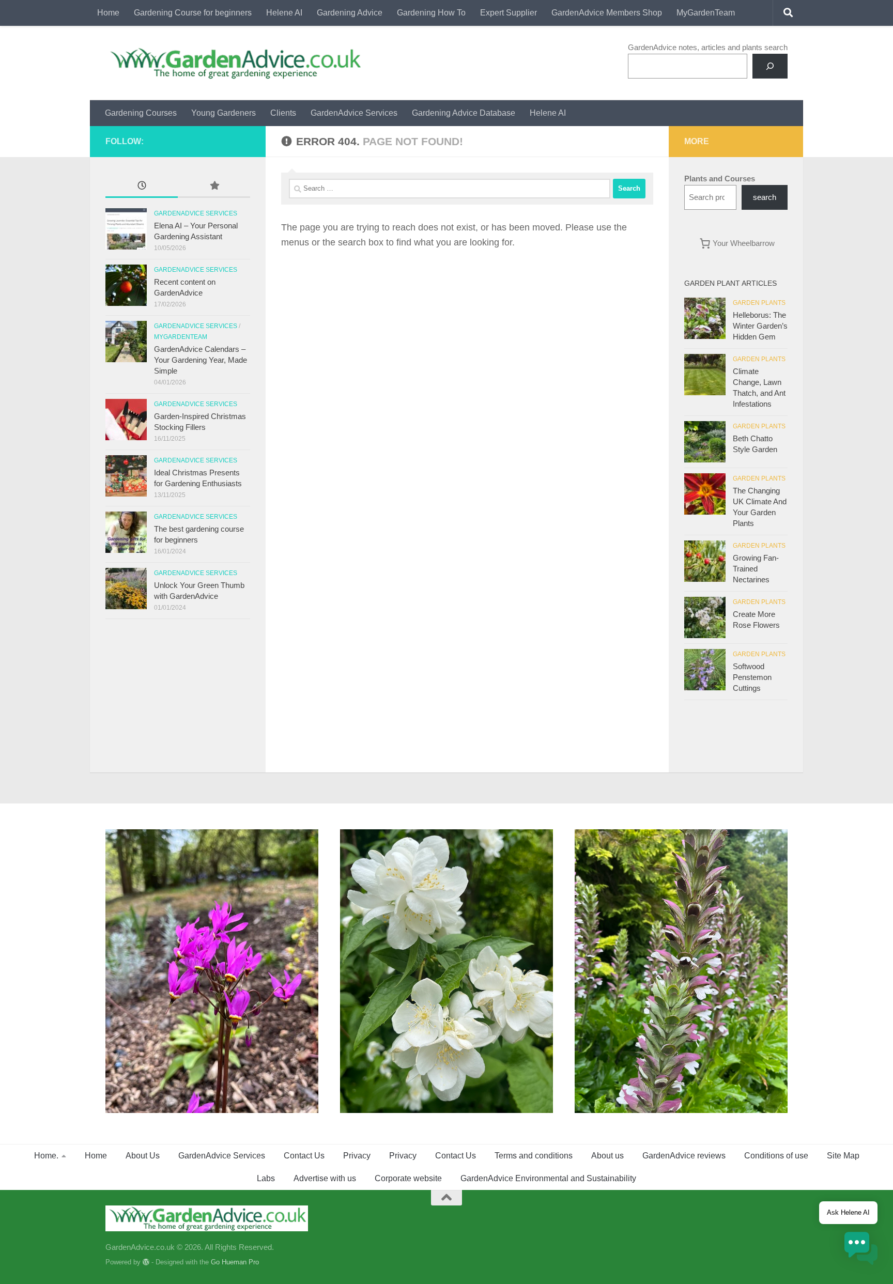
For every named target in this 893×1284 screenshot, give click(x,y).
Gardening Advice (349, 12)
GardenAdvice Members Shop (606, 12)
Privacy (357, 1155)
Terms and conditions (534, 1155)
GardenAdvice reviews (684, 1155)
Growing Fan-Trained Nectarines (756, 568)
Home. (46, 1155)
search (764, 197)
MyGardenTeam (705, 12)
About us (607, 1155)
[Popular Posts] (214, 187)
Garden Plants (759, 302)
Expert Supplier (508, 12)
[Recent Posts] (141, 187)
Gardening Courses (141, 113)
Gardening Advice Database (463, 113)
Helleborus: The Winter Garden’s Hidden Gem (760, 326)
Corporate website (408, 1178)
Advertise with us (325, 1178)
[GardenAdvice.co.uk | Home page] (234, 63)
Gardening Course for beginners (193, 12)
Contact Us (304, 1155)
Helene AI (284, 12)
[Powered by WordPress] (146, 1262)
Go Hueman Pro (235, 1262)
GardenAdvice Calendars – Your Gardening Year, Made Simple (200, 360)
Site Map (843, 1155)
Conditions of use (776, 1155)
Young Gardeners (223, 113)
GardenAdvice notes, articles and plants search (708, 47)
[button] (860, 1250)
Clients (283, 113)
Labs (266, 1178)
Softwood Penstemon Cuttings (752, 677)
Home (108, 12)
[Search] (770, 66)
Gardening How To (431, 12)
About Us (143, 1155)
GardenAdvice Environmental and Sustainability (548, 1178)
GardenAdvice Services (354, 113)
